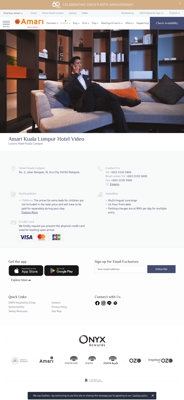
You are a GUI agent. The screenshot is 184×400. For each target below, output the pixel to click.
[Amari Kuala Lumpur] (28, 23)
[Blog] (115, 303)
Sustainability (16, 306)
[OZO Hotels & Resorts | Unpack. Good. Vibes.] (135, 360)
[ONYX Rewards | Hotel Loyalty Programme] (92, 339)
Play (94, 23)
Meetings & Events (111, 23)
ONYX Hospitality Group (22, 302)
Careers (56, 302)
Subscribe (161, 269)
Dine (84, 23)
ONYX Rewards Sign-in (152, 13)
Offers (128, 23)
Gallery (64, 23)
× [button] (153, 395)
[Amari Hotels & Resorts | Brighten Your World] (46, 360)
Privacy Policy (59, 306)
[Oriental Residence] (19, 360)
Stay (75, 23)
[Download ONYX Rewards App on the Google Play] (61, 270)
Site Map (57, 311)
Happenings (142, 23)
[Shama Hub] (110, 360)
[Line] (109, 303)
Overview (51, 23)
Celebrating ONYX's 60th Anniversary (98, 5)
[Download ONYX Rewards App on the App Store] (25, 270)
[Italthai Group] (94, 382)
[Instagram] (103, 303)
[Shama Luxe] (71, 360)
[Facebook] (97, 303)
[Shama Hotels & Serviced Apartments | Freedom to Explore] (90, 360)
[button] (13, 13)
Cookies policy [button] (140, 395)
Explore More (30, 212)
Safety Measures (18, 311)
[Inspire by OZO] (160, 360)
